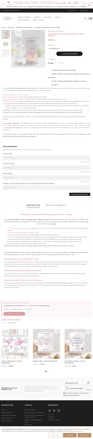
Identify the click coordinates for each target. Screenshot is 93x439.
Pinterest (62, 63)
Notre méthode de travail (8, 415)
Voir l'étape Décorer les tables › (14, 314)
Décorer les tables (28, 305)
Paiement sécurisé (6, 412)
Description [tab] (33, 205)
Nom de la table (7, 153)
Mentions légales (30, 410)
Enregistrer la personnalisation (79, 194)
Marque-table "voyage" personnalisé (45, 361)
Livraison (4, 410)
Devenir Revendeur (53, 420)
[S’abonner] (88, 382)
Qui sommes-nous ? (7, 418)
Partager (56, 63)
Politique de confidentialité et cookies (33, 420)
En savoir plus (79, 431)
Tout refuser (70, 435)
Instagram (59, 411)
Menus (6, 309)
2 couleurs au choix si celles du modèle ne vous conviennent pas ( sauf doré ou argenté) (28, 183)
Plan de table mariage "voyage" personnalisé (11, 362)
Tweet (59, 63)
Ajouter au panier (70, 54)
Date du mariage (7, 173)
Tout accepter (84, 435)
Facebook (49, 411)
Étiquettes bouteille (16, 309)
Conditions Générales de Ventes (34, 412)
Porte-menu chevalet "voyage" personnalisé (75, 362)
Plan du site (28, 424)
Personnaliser (55, 435)
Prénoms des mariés (9, 163)
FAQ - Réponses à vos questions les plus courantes (34, 416)
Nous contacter (6, 420)
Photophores (29, 309)
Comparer (52, 59)
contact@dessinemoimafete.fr (11, 10)
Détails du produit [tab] (56, 205)
